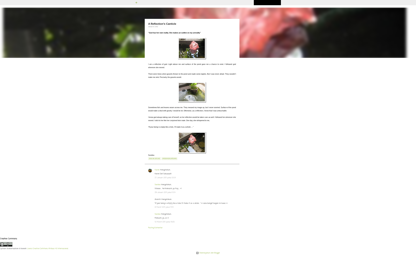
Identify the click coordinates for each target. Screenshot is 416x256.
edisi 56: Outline (154, 159)
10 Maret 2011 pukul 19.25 (165, 222)
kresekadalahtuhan (169, 159)
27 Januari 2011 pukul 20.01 (165, 177)
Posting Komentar (155, 228)
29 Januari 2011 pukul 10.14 (165, 192)
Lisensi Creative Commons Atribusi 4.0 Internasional (47, 248)
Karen (157, 170)
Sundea (157, 184)
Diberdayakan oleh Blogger (209, 253)
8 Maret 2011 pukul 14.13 (164, 207)
